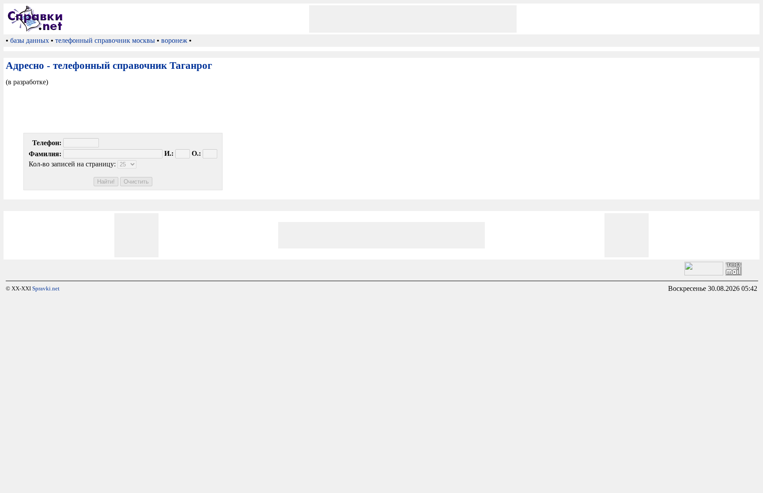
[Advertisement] (413, 19)
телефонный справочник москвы (105, 40)
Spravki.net (46, 288)
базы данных (29, 40)
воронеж (174, 40)
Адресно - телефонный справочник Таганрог (109, 65)
